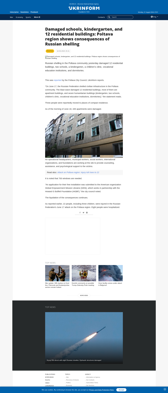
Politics (68, 383)
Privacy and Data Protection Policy (101, 390)
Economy (19, 17)
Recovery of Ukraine (72, 380)
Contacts (101, 17)
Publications (50, 374)
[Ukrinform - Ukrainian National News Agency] (84, 8)
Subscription (14, 12)
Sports (28, 17)
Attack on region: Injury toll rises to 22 (78, 172)
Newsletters (24, 12)
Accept (121, 390)
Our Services (90, 385)
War (11, 17)
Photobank (34, 12)
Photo (47, 380)
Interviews (49, 377)
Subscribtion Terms (92, 383)
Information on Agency (93, 377)
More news (84, 295)
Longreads (49, 386)
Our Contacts (90, 380)
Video (47, 383)
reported (57, 80)
